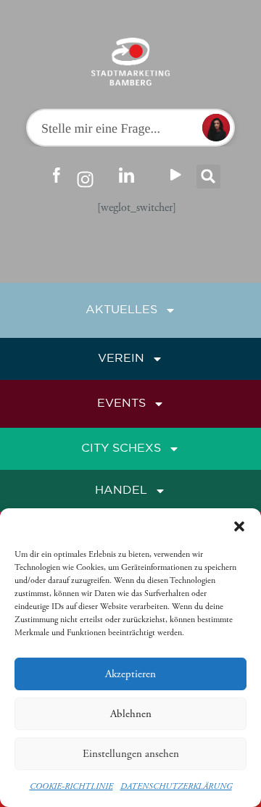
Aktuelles (121, 310)
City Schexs (121, 448)
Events (121, 403)
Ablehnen (131, 714)
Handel (121, 490)
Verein (121, 358)
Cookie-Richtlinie (71, 786)
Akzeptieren (130, 674)
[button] (239, 526)
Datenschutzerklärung (176, 786)
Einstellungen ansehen (131, 754)
